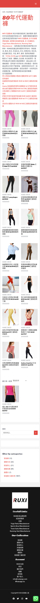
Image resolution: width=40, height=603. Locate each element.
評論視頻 (20, 548)
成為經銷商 (20, 519)
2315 (20, 56)
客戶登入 (20, 577)
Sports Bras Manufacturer (20, 526)
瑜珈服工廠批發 (20, 555)
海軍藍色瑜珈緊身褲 (17, 41)
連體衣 (20, 553)
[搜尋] (36, 433)
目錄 (20, 521)
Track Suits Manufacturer (20, 529)
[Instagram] (22, 599)
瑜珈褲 (20, 540)
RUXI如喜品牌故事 (20, 516)
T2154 (8, 56)
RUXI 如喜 (20, 564)
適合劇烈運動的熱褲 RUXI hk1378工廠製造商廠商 (19, 89)
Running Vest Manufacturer (20, 531)
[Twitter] (18, 599)
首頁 (3, 12)
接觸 (20, 572)
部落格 (20, 574)
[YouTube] (26, 599)
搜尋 (4, 429)
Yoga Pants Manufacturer (11, 44)
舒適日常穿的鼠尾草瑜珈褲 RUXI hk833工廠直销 (19, 96)
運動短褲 (20, 550)
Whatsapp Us (20, 582)
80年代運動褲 (7, 34)
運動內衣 (20, 543)
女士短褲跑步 (29, 41)
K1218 (13, 56)
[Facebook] (14, 599)
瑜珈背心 (20, 545)
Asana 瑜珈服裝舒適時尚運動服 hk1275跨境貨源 (19, 86)
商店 (20, 566)
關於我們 (20, 569)
